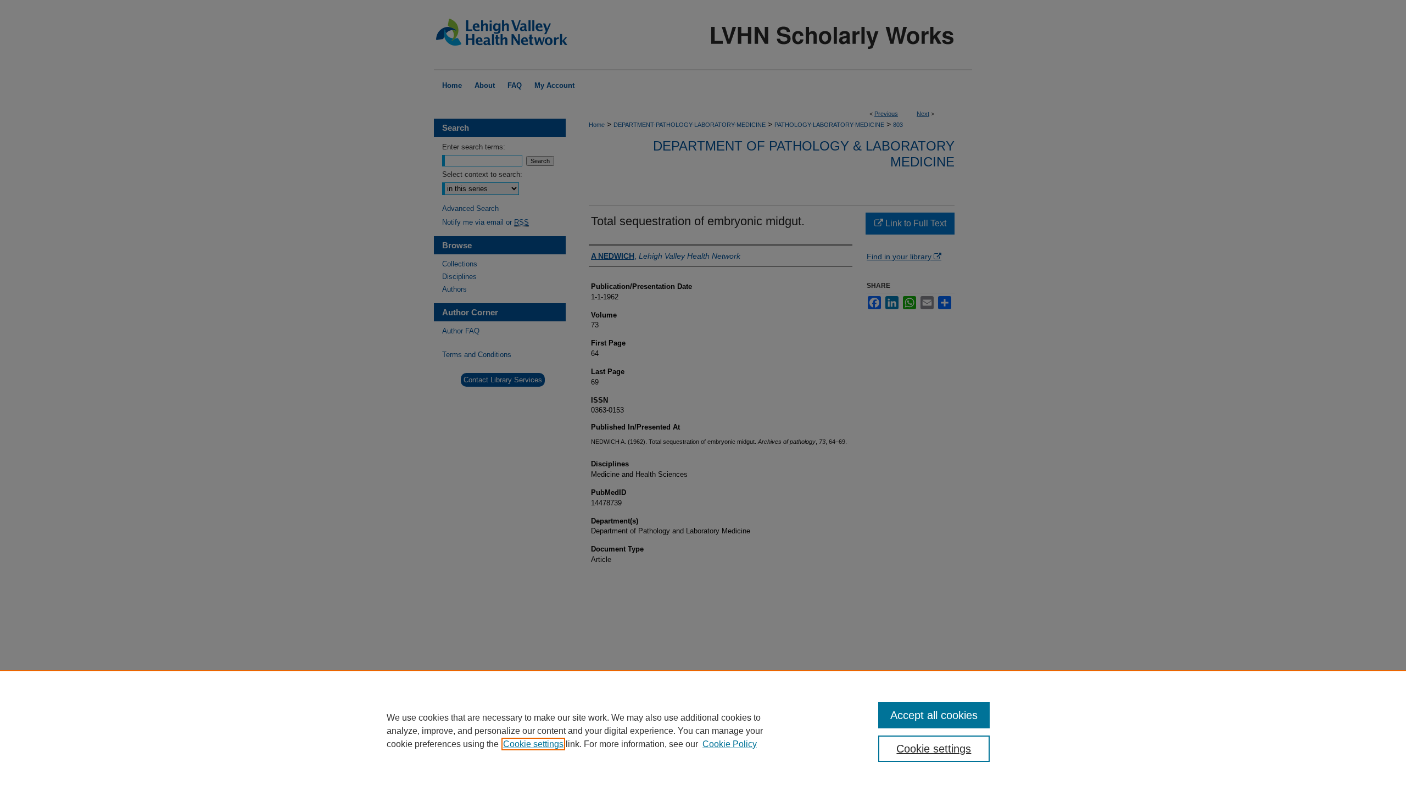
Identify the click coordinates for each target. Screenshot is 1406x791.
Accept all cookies (934, 715)
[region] (703, 730)
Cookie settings (533, 744)
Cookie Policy (729, 744)
